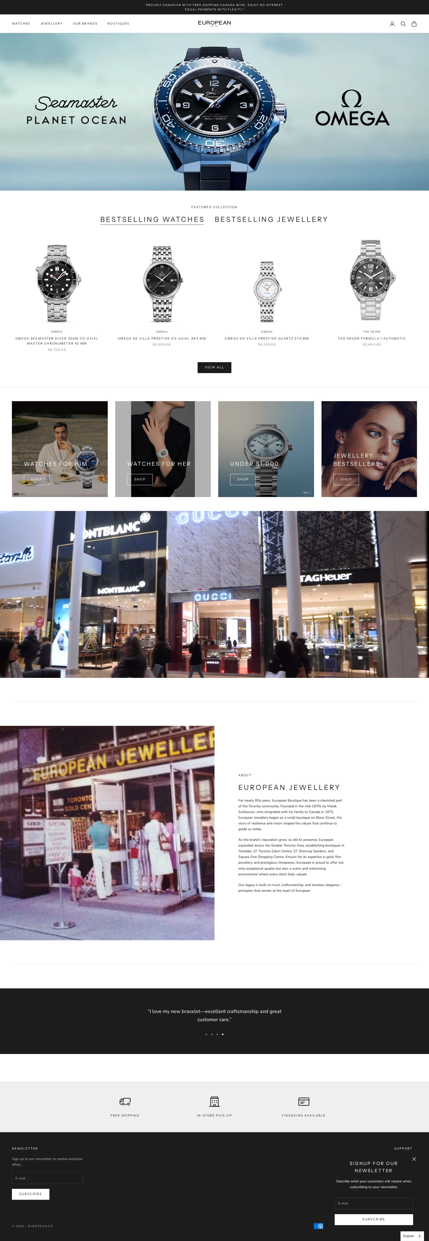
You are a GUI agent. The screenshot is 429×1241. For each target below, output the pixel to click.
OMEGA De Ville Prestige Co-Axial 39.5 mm (162, 338)
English (408, 1236)
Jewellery (51, 24)
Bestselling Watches (152, 219)
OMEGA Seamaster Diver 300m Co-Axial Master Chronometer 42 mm (57, 341)
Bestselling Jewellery (272, 219)
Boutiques (118, 24)
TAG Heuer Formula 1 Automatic (372, 338)
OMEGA (57, 331)
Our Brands (85, 24)
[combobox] (412, 1236)
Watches (21, 24)
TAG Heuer (372, 331)
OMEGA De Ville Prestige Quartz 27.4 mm (267, 338)
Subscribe (373, 1219)
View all (214, 367)
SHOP (36, 479)
